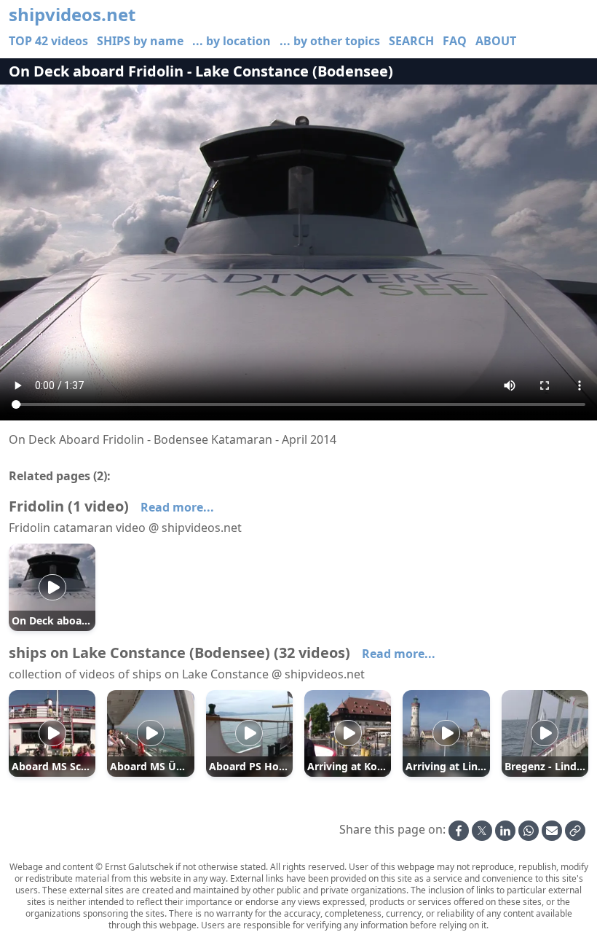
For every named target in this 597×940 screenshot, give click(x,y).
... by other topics (330, 41)
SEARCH (411, 41)
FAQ (455, 41)
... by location (231, 41)
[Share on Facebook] (458, 830)
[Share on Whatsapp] (528, 830)
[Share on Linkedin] (505, 830)
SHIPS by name (140, 41)
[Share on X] (482, 830)
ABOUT (495, 41)
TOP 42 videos (48, 41)
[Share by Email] (552, 830)
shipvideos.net (72, 14)
